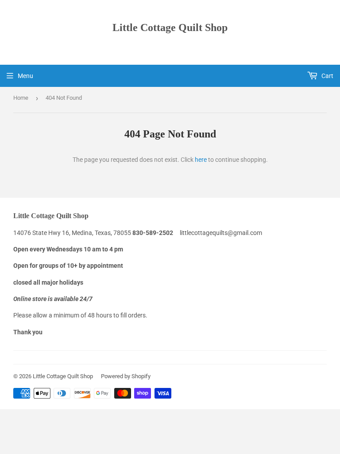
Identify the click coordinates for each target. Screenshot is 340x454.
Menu (25, 75)
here (201, 159)
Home (20, 97)
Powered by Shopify (126, 376)
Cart (326, 75)
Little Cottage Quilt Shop (170, 27)
